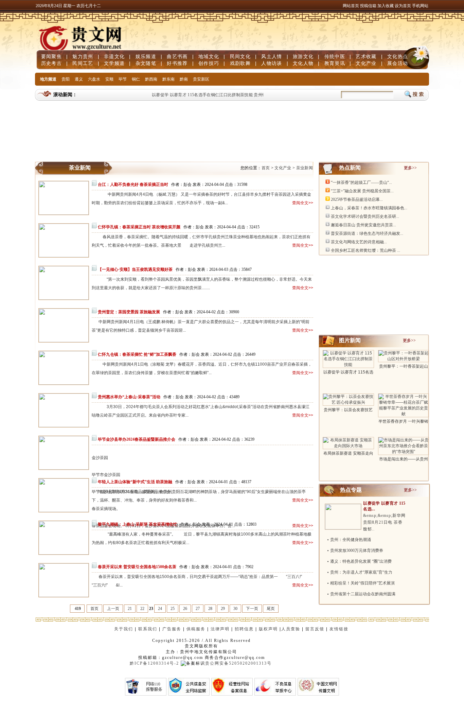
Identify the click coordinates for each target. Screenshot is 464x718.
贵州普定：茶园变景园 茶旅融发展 (129, 312)
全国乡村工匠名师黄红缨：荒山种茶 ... (365, 250)
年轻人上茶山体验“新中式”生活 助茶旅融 (135, 481)
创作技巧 (208, 63)
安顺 (109, 79)
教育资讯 (334, 63)
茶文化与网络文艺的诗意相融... (359, 242)
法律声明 (220, 629)
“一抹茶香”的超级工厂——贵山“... (361, 182)
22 (142, 608)
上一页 (113, 608)
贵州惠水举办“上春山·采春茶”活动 (129, 397)
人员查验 (290, 629)
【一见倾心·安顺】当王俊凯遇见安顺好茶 (135, 269)
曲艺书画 (177, 56)
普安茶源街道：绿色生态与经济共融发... (367, 233)
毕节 (123, 79)
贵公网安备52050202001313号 (238, 663)
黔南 (184, 79)
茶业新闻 (304, 167)
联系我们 (147, 629)
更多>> (410, 167)
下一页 (252, 608)
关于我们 (123, 629)
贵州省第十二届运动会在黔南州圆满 (362, 594)
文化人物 (303, 63)
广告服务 (171, 629)
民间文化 (240, 56)
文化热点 (397, 56)
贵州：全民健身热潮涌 (350, 539)
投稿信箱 (368, 5)
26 (185, 608)
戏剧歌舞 (240, 63)
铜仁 (136, 79)
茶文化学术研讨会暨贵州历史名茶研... (365, 216)
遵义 (79, 79)
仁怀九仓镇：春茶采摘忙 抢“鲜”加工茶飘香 (137, 354)
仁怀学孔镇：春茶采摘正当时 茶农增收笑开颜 (139, 227)
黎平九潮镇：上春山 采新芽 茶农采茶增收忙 (137, 524)
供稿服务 (196, 629)
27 (198, 608)
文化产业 (366, 63)
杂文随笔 (146, 63)
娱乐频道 (146, 56)
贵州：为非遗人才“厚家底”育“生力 (361, 572)
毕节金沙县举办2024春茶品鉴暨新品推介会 (136, 439)
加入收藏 (386, 5)
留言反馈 (314, 629)
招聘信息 (244, 629)
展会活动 (397, 63)
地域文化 (208, 56)
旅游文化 (303, 56)
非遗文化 (114, 56)
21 (130, 608)
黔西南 (151, 79)
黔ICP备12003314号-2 (154, 663)
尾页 (271, 608)
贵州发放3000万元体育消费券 (356, 550)
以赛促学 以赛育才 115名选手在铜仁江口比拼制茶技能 (197, 94)
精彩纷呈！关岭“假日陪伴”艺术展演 (362, 583)
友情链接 (339, 629)
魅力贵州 (82, 56)
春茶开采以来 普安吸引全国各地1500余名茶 (137, 566)
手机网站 (420, 5)
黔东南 (168, 79)
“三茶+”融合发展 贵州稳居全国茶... (362, 191)
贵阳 (65, 79)
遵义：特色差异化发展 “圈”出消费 (361, 561)
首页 (266, 167)
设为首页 (403, 5)
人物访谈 (271, 63)
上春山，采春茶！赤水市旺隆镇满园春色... (369, 208)
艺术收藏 (366, 56)
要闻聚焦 (51, 56)
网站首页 (351, 5)
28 (210, 608)
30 (235, 608)
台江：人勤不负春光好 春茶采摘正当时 (133, 184)
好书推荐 (177, 63)
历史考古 (51, 63)
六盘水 (94, 79)
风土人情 (271, 56)
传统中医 (334, 56)
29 (223, 608)
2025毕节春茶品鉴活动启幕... (357, 199)
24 (160, 608)
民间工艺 (82, 63)
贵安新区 (201, 79)
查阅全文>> (302, 202)
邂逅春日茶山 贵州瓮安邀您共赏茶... (363, 225)
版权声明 (268, 629)
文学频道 (114, 63)
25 (173, 608)
